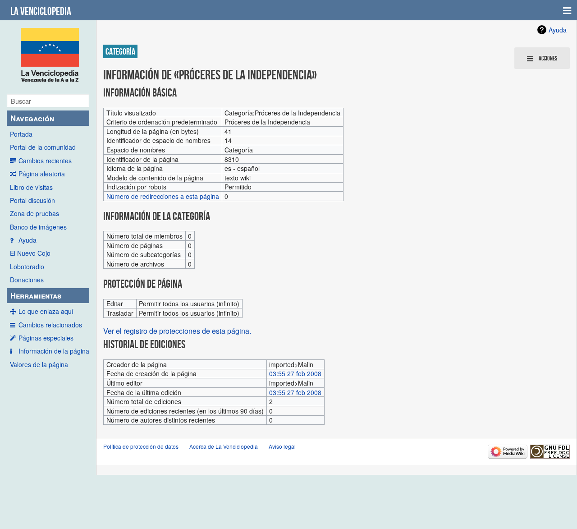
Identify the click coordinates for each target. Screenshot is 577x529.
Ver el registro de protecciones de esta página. (177, 331)
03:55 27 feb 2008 (295, 373)
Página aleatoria (41, 173)
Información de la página (53, 350)
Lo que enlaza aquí (45, 311)
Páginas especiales (45, 337)
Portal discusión (32, 200)
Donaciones (27, 279)
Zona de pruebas (34, 213)
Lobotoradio (27, 266)
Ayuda (27, 239)
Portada (21, 133)
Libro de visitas (31, 187)
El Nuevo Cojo (30, 253)
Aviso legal (282, 446)
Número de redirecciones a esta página (162, 196)
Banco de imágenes (38, 226)
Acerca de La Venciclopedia (223, 446)
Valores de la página (39, 364)
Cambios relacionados (50, 324)
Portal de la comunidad (43, 147)
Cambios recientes (45, 160)
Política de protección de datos (141, 446)
